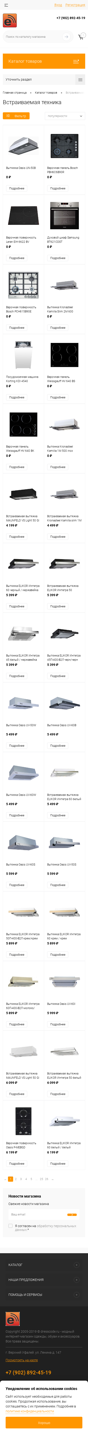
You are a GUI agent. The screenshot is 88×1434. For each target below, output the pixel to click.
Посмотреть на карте (22, 1360)
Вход (58, 5)
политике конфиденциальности (30, 1411)
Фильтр (20, 116)
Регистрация (75, 5)
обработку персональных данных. (45, 1228)
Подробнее (16, 188)
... (36, 1179)
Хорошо (44, 1423)
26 (46, 1179)
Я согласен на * (45, 1228)
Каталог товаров (25, 61)
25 (41, 1179)
